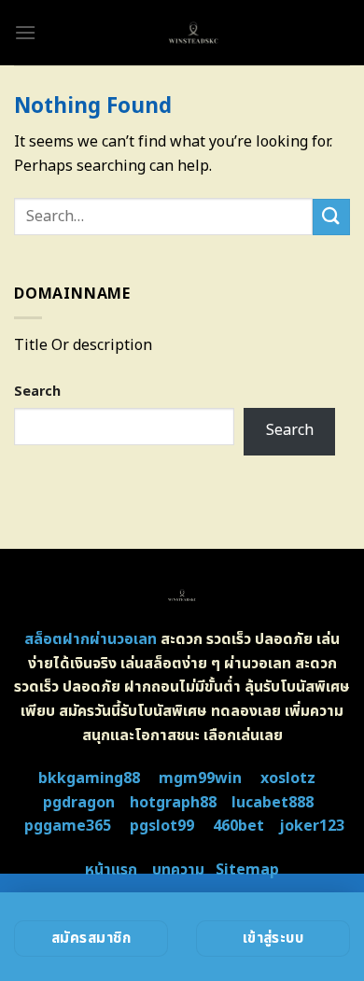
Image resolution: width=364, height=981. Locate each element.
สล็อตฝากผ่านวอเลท (90, 639)
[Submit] (331, 217)
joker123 (311, 826)
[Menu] (25, 32)
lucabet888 (272, 803)
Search (37, 391)
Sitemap (247, 870)
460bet (238, 826)
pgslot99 (162, 826)
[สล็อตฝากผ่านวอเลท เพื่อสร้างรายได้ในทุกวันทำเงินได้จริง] (193, 32)
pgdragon (79, 803)
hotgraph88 (173, 803)
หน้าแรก (111, 870)
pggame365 (67, 826)
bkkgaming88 (89, 778)
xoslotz (287, 778)
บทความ (178, 870)
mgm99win (200, 778)
